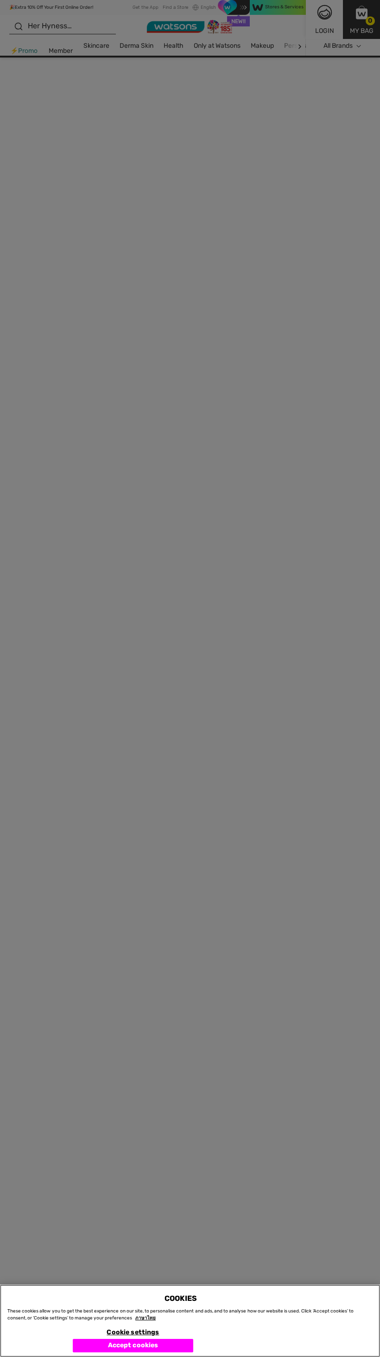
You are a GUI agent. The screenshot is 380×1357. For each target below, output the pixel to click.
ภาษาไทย (145, 1318)
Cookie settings (133, 1332)
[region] (190, 1321)
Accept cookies (133, 1345)
